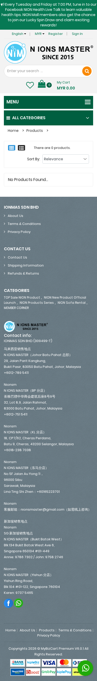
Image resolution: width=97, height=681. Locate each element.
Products (34, 130)
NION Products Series (37, 302)
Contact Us (17, 257)
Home (13, 130)
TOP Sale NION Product (22, 297)
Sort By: (33, 159)
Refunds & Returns (23, 273)
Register (55, 33)
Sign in (77, 33)
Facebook (8, 603)
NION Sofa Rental (72, 302)
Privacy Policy (19, 231)
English (18, 33)
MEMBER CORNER (16, 308)
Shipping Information (26, 265)
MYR (38, 33)
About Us (15, 215)
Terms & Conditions (24, 223)
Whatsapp (19, 603)
